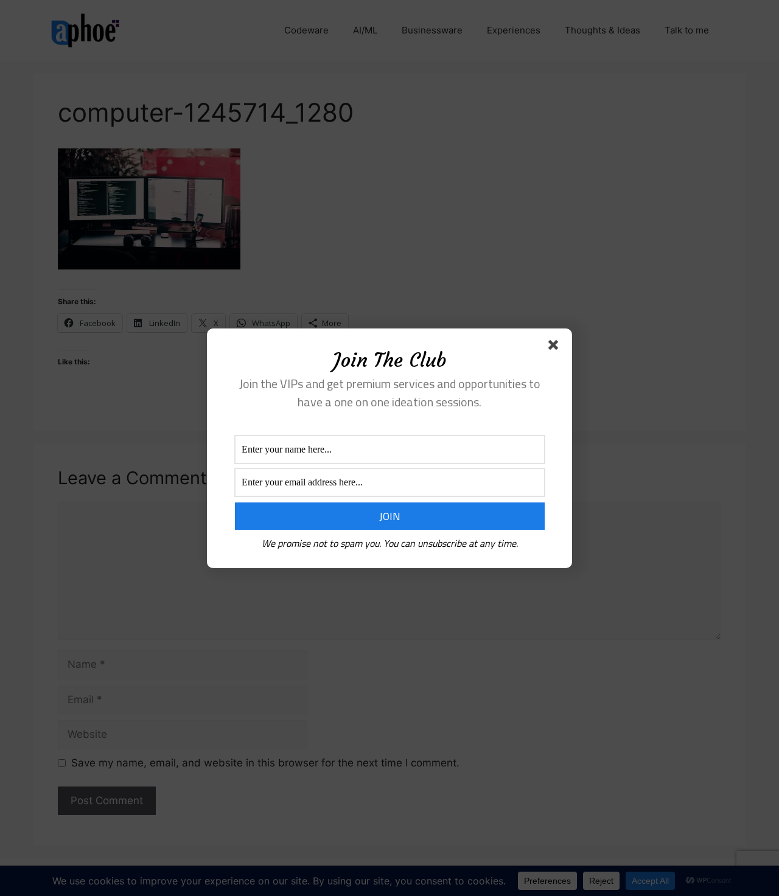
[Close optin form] (555, 347)
